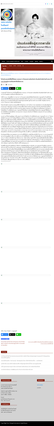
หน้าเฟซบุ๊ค (40, 385)
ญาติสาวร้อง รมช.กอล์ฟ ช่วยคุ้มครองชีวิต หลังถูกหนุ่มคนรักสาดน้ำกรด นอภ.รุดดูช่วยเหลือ (21, 363)
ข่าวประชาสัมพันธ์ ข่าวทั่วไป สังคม (13, 61)
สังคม (22, 61)
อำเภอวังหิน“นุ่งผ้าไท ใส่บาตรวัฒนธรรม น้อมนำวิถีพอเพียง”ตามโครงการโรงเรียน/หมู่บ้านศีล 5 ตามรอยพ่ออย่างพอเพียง (13, 343)
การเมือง (26, 61)
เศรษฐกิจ (31, 61)
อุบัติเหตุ (36, 61)
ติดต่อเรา (41, 61)
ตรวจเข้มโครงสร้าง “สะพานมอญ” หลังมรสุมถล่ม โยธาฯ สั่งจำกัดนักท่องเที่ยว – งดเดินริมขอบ (22, 360)
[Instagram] (49, 3)
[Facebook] (45, 3)
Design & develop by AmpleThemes (18, 423)
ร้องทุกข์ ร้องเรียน (3, 338)
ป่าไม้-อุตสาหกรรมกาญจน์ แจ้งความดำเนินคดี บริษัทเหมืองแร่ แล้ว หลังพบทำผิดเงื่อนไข (20, 366)
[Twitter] (47, 3)
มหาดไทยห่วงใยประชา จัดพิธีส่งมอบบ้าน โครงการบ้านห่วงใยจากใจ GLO (17, 369)
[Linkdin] (51, 3)
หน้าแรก (3, 61)
